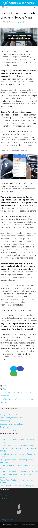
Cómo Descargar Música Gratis (11, 418)
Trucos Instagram (6, 427)
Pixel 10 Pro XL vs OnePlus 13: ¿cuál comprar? (17, 486)
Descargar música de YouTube (11, 424)
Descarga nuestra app (8, 520)
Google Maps (8, 389)
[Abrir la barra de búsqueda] (35, 7)
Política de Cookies (7, 498)
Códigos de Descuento (8, 430)
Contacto (3, 495)
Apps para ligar (5, 421)
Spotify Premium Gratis (8, 414)
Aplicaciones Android (22, 3)
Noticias (6, 386)
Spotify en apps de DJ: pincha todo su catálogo (17, 445)
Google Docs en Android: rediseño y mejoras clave (19, 471)
